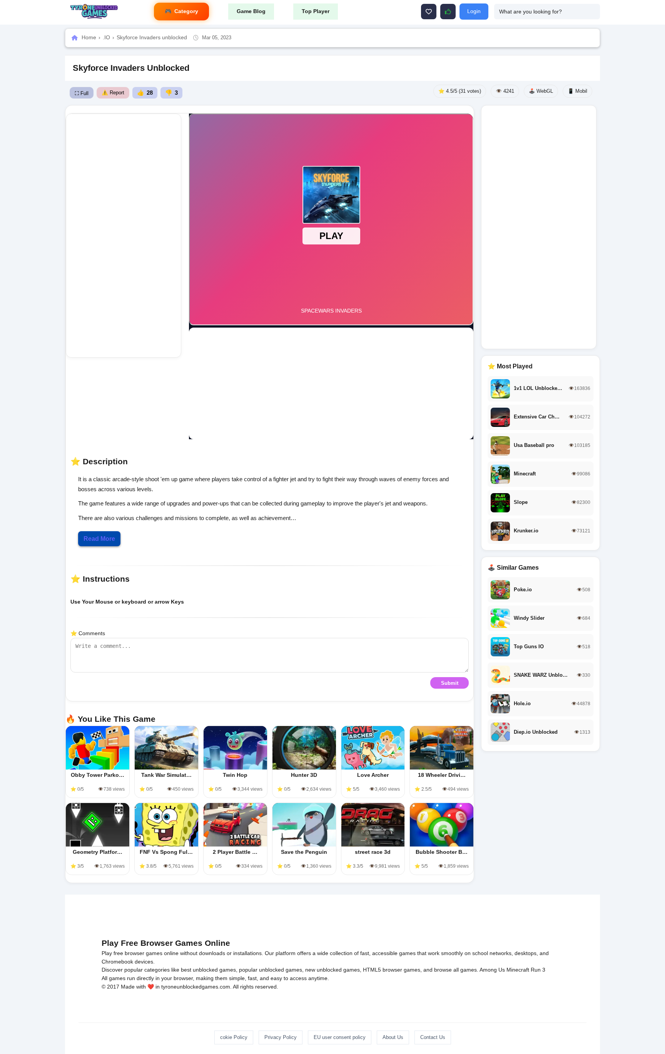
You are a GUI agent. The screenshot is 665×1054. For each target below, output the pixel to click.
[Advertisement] (123, 235)
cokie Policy (233, 1037)
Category (186, 11)
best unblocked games (208, 970)
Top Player (315, 11)
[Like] (428, 11)
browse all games (455, 970)
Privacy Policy (280, 1037)
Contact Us (432, 1037)
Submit (449, 683)
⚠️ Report (113, 92)
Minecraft (517, 970)
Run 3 (538, 970)
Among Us (492, 970)
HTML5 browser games (391, 970)
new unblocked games (332, 970)
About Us (393, 1037)
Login (474, 11)
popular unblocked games (270, 970)
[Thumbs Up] (448, 11)
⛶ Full (82, 93)
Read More (99, 538)
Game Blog (251, 11)
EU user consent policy (340, 1037)
